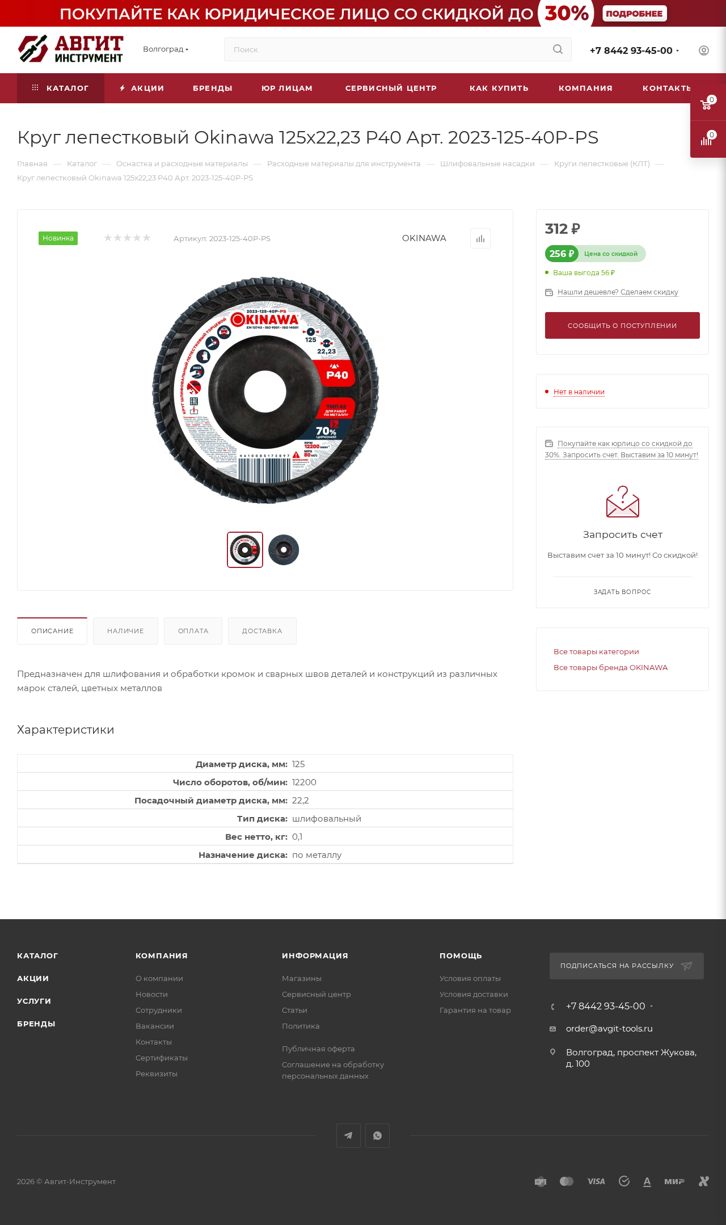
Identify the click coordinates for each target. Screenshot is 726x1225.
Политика (301, 1025)
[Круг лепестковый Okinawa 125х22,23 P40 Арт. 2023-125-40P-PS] (265, 390)
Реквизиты (157, 1073)
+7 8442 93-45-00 (631, 50)
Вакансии (155, 1025)
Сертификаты (162, 1057)
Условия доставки (474, 994)
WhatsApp (377, 1135)
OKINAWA (424, 238)
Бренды (36, 1023)
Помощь (461, 955)
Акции (33, 978)
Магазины (302, 978)
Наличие (125, 631)
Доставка (262, 631)
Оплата (193, 631)
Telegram (348, 1135)
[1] (107, 238)
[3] (127, 238)
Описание (52, 631)
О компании (159, 978)
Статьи (294, 1009)
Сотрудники (159, 1009)
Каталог (37, 955)
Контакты (154, 1041)
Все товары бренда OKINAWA (611, 667)
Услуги (34, 1000)
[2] (117, 238)
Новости (152, 994)
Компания (162, 955)
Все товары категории (596, 651)
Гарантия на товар (475, 1009)
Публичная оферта (318, 1048)
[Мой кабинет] (704, 52)
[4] (136, 238)
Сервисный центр (316, 994)
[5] (146, 238)
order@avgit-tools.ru (609, 1028)
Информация (315, 955)
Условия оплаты (470, 978)
